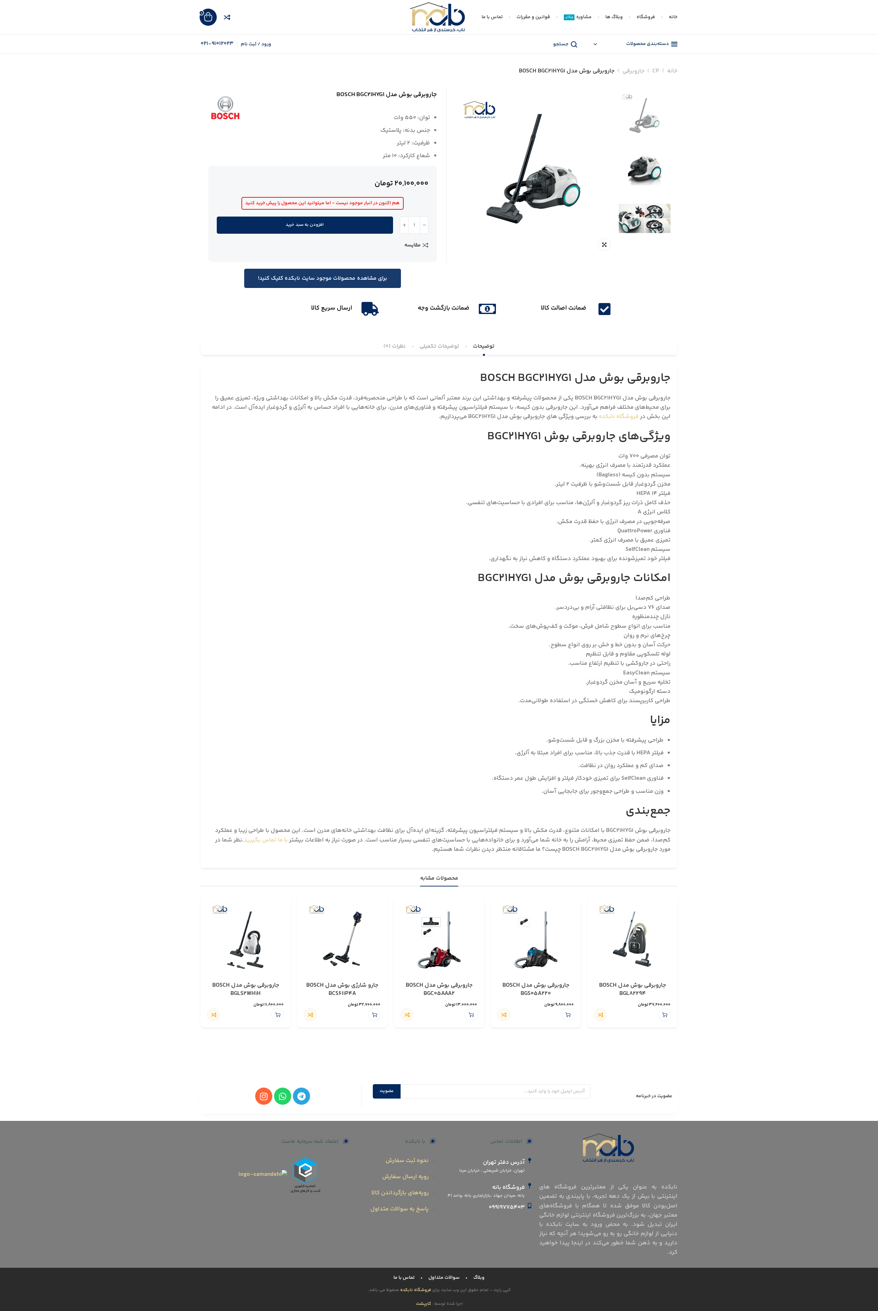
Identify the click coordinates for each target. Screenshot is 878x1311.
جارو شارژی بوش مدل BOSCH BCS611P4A (342, 990)
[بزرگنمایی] (604, 245)
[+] (404, 225)
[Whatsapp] (282, 1096)
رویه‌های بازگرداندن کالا (400, 1192)
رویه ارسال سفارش (405, 1176)
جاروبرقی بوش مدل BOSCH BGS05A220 (535, 990)
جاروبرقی (633, 71)
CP (655, 71)
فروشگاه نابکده (619, 416)
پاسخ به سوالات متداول (399, 1209)
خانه (672, 71)
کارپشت (423, 1303)
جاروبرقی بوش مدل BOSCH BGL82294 (632, 990)
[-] (424, 225)
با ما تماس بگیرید (266, 840)
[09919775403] (529, 1205)
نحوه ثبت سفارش (407, 1160)
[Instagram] (263, 1096)
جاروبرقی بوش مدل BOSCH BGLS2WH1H (245, 990)
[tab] (483, 346)
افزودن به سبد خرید (305, 224)
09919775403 (507, 1207)
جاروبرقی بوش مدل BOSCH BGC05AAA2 (439, 990)
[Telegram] (301, 1096)
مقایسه (412, 245)
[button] (664, 1015)
